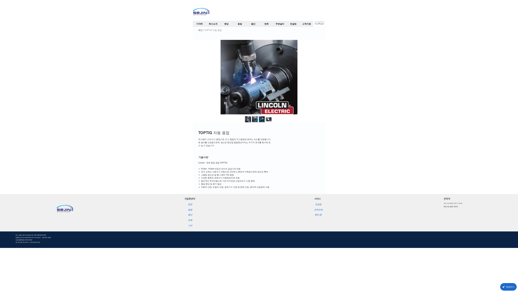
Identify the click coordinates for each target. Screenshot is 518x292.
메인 (200, 30)
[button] (213, 24)
